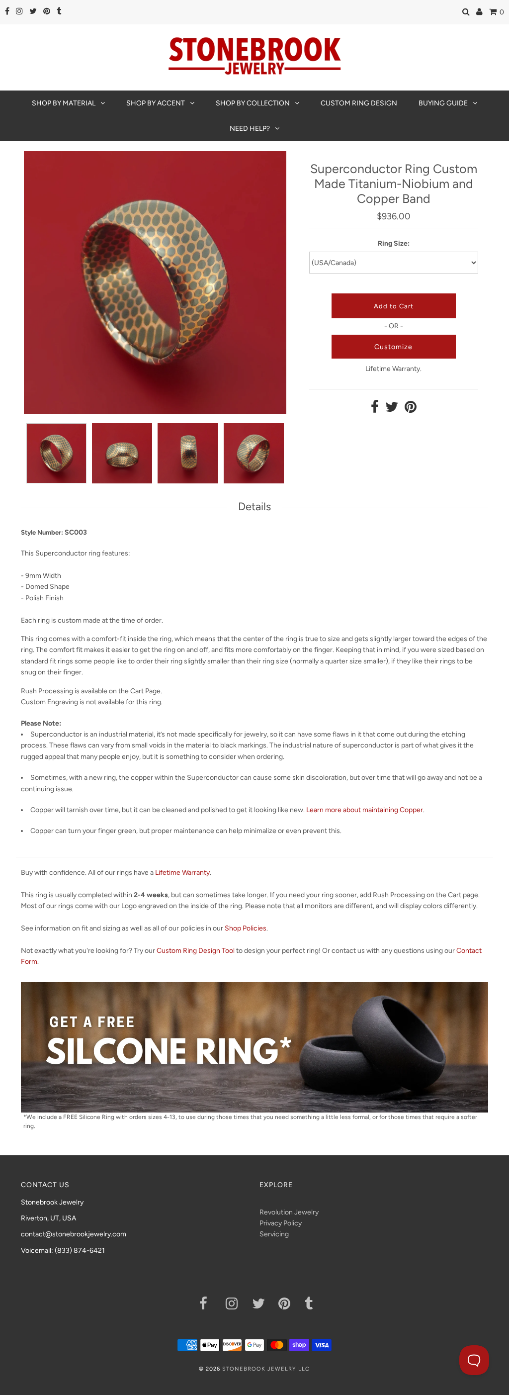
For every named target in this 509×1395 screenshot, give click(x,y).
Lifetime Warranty (182, 872)
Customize (393, 347)
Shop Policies (245, 928)
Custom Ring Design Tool (196, 950)
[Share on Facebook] (375, 409)
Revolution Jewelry (289, 1212)
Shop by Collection (253, 103)
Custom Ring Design (359, 103)
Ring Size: (394, 243)
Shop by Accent (155, 103)
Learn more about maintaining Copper (364, 810)
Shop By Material (63, 103)
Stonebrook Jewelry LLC (266, 1369)
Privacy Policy (280, 1223)
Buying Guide (443, 103)
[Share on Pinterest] (411, 409)
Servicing (274, 1234)
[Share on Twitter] (391, 409)
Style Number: (42, 532)
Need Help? (250, 128)
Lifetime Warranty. (393, 369)
